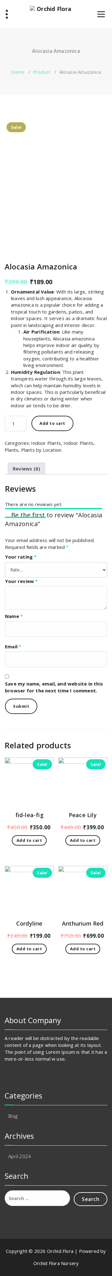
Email (13, 646)
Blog (12, 1116)
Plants (11, 450)
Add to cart (52, 423)
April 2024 (19, 1156)
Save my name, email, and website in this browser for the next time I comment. (54, 687)
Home (18, 72)
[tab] (26, 469)
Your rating (21, 557)
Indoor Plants (46, 443)
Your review (21, 581)
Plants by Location (41, 450)
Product (41, 72)
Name (14, 616)
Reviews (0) (26, 468)
